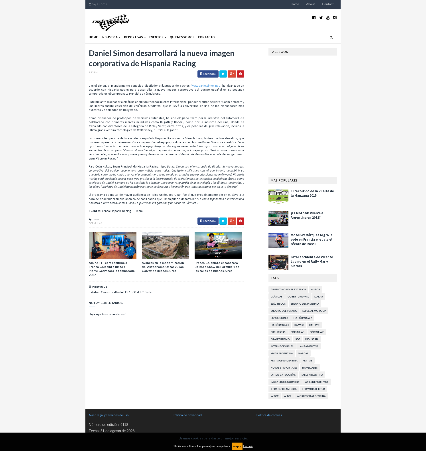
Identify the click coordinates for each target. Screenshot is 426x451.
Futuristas (278, 332)
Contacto (206, 37)
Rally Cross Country (285, 381)
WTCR (288, 396)
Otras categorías (283, 374)
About (310, 4)
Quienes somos (182, 37)
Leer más (248, 446)
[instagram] (335, 18)
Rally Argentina (312, 374)
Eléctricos (278, 303)
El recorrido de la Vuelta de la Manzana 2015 (312, 193)
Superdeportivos (317, 381)
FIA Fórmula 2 (303, 317)
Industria (109, 37)
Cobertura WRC (298, 296)
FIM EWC (314, 324)
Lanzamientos (308, 346)
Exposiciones (279, 317)
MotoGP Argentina (284, 360)
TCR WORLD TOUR (313, 388)
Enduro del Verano (284, 310)
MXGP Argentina (282, 353)
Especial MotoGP (314, 310)
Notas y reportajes (284, 367)
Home (295, 4)
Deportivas (133, 37)
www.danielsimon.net (205, 86)
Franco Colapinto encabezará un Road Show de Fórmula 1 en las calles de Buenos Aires (217, 267)
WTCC (275, 396)
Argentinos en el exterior (288, 289)
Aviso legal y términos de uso (109, 415)
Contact (328, 4)
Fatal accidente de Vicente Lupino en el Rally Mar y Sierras (312, 261)
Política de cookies (269, 415)
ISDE (297, 339)
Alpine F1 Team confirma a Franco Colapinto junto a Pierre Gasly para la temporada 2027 (112, 269)
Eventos (156, 37)
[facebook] (314, 18)
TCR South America (284, 388)
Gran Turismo (280, 339)
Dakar (318, 296)
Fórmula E (317, 332)
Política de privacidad (187, 415)
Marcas (303, 353)
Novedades (310, 367)
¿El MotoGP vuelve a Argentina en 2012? (307, 215)
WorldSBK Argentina (311, 396)
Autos (315, 289)
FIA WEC (299, 324)
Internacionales (282, 346)
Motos (307, 360)
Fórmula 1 (95, 223)
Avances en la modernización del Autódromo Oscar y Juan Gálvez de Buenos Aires (163, 267)
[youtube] (328, 18)
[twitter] (321, 18)
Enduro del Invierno (305, 303)
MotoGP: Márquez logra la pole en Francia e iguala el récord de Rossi (312, 239)
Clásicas (276, 296)
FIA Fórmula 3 (280, 324)
